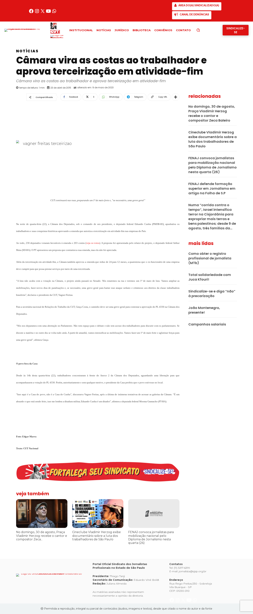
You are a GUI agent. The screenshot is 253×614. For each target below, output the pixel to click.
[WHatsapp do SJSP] (54, 12)
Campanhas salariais (207, 324)
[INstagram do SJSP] (37, 12)
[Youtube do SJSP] (49, 12)
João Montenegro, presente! (204, 310)
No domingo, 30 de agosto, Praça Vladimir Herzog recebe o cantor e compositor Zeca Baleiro (211, 113)
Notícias (27, 51)
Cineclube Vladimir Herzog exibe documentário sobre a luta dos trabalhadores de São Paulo (96, 535)
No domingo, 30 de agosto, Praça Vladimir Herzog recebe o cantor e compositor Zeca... (41, 535)
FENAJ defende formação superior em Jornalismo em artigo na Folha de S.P (211, 188)
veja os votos (93, 243)
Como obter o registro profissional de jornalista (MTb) (209, 258)
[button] (204, 30)
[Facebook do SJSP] (31, 12)
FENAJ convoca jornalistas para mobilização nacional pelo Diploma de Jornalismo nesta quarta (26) (151, 537)
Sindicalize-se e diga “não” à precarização (211, 293)
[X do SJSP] (43, 12)
